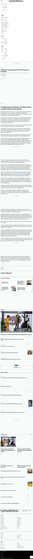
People (2, 42)
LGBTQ (6, 27)
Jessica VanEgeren (3, 74)
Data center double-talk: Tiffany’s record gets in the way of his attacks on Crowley (24, 450)
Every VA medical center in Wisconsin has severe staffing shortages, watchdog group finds (21, 282)
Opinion (6, 48)
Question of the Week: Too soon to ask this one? (8, 490)
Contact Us (2, 547)
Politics (6, 28)
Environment (7, 23)
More (2, 541)
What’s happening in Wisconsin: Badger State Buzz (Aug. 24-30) (11, 359)
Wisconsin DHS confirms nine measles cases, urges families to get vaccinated (21, 288)
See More (30, 434)
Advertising (3, 58)
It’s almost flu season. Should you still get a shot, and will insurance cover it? (5, 289)
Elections (2, 23)
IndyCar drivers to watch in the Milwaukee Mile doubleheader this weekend (16, 334)
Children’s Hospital (18, 174)
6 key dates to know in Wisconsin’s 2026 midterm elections (10, 503)
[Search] (6, 4)
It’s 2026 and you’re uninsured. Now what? (5, 282)
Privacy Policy (3, 556)
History (2, 41)
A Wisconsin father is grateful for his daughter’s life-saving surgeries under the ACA (14, 377)
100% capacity (14, 173)
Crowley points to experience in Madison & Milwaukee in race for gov (12, 403)
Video (2, 48)
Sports (2, 33)
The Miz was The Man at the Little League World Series (9, 352)
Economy (2, 520)
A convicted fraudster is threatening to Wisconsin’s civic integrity (11, 395)
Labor (2, 27)
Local (2, 533)
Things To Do (3, 464)
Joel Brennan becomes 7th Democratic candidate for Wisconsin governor (12, 412)
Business (2, 17)
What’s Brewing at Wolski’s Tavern (6, 386)
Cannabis (6, 17)
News (5, 41)
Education (18, 520)
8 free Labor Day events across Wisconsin (7, 346)
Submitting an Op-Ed (6, 56)
